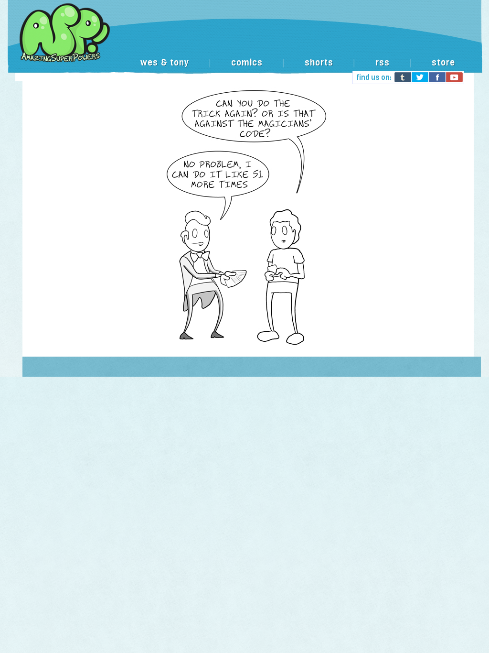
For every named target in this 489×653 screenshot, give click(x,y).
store (443, 62)
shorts (319, 62)
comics (247, 62)
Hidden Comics (244, 43)
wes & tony (164, 62)
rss (382, 62)
